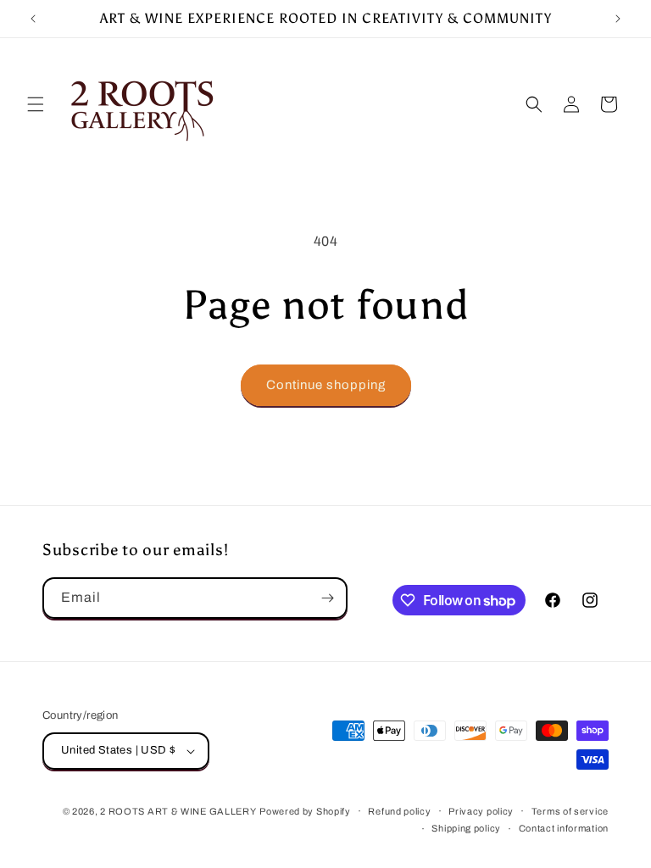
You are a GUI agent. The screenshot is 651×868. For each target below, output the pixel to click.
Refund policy (399, 811)
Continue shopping (326, 385)
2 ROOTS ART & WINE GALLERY (178, 811)
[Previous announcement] (33, 18)
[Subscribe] (327, 598)
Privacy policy (481, 811)
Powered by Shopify (305, 811)
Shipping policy (466, 828)
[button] (35, 104)
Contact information (564, 828)
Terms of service (570, 811)
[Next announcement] (618, 18)
